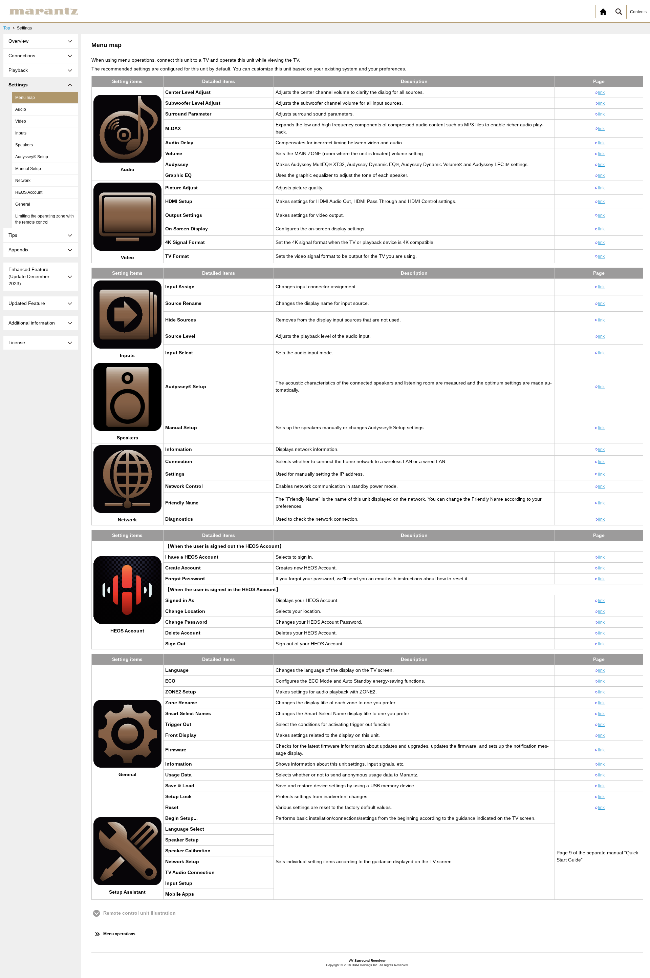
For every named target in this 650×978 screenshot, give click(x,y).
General (22, 204)
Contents (638, 11)
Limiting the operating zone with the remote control (44, 219)
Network (22, 180)
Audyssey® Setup (31, 156)
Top (6, 28)
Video (20, 121)
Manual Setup (28, 168)
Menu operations (119, 934)
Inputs (20, 133)
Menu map (25, 97)
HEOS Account (28, 192)
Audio (20, 109)
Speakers (24, 145)
